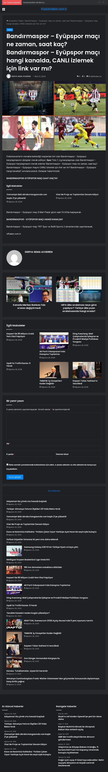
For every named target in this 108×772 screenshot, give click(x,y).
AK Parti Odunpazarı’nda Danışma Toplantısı (52, 353)
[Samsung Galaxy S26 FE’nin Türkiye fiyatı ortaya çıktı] (14, 551)
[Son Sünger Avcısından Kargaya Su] (14, 662)
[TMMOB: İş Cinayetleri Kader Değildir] (54, 370)
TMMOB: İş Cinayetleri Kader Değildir (51, 382)
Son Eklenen (54, 490)
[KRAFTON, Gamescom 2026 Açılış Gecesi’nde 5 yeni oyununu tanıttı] (14, 624)
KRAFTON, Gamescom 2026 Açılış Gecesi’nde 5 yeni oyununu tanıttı (58, 620)
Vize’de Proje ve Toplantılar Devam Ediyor (77, 194)
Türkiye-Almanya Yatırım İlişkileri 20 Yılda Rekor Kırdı (33, 509)
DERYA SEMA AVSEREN (21, 76)
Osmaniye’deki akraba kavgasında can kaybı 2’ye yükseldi (48, 2)
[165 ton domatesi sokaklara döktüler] (14, 570)
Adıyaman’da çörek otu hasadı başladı (26, 501)
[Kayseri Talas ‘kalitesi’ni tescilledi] (87, 370)
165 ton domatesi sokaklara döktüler (43, 567)
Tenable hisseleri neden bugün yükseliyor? (28, 613)
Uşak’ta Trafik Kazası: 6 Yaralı (18, 364)
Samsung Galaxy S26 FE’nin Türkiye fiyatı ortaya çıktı (51, 547)
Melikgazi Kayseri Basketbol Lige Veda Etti (28, 559)
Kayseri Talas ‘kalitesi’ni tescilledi (85, 382)
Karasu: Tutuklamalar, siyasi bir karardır (27, 670)
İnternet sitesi (62, 454)
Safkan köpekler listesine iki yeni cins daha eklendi (32, 539)
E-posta (10, 454)
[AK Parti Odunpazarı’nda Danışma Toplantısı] (54, 340)
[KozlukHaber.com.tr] (54, 9)
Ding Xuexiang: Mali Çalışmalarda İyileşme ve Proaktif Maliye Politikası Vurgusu (86, 337)
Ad (8, 443)
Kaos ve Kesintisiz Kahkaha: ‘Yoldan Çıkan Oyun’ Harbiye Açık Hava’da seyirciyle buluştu (51, 531)
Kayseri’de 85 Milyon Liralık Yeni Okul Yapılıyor (20, 335)
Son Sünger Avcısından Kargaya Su (42, 658)
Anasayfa (12, 21)
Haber (21, 21)
